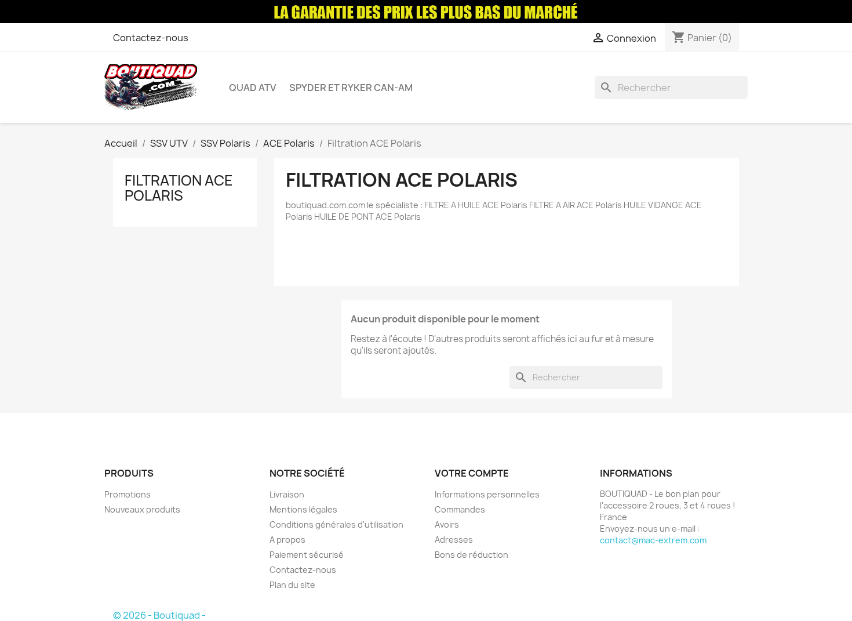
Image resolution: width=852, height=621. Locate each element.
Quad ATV (252, 87)
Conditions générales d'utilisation (336, 524)
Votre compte (472, 473)
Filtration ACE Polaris (179, 187)
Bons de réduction (471, 554)
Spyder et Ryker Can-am (351, 87)
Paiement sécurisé (307, 554)
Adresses (454, 539)
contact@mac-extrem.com (653, 540)
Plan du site (292, 584)
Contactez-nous (150, 37)
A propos (287, 539)
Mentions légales (303, 509)
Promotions (127, 494)
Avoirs (447, 524)
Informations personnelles (487, 494)
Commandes (460, 509)
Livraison (287, 494)
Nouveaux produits (142, 509)
